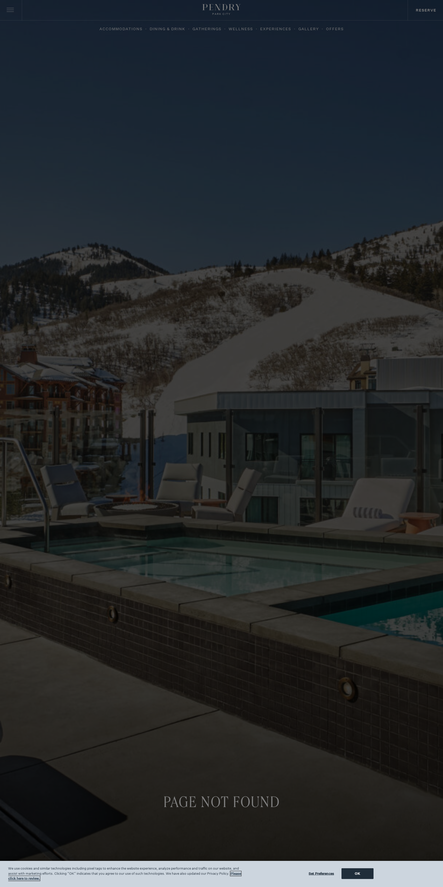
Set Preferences (321, 873)
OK (357, 873)
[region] (221, 874)
